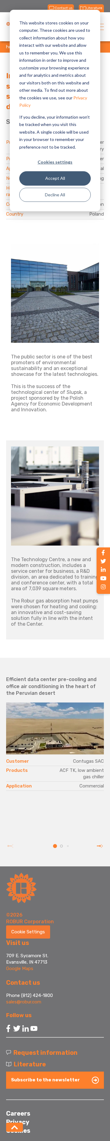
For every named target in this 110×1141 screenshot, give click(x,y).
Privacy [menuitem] (17, 1122)
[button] (55, 846)
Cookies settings (55, 162)
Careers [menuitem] (18, 1113)
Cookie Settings (28, 932)
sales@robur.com (23, 1002)
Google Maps (19, 968)
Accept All (55, 178)
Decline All (55, 194)
